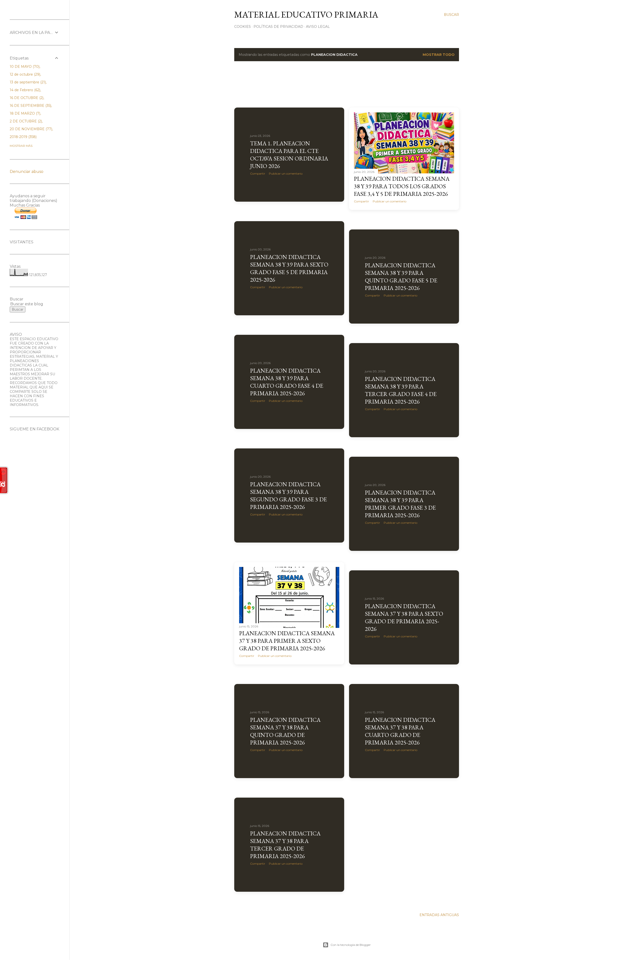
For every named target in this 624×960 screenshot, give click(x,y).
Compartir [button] (257, 173)
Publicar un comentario (285, 173)
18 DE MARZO (24, 113)
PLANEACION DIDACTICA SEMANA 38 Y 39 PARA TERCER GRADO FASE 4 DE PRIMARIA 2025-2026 (401, 390)
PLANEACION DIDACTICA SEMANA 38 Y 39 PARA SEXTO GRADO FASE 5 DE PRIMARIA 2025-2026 (289, 268)
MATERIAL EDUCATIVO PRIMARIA (306, 14)
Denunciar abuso (26, 171)
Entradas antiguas (439, 915)
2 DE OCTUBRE (25, 121)
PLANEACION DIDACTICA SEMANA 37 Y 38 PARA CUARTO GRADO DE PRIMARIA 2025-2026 (400, 731)
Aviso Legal (318, 26)
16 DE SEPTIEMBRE (30, 105)
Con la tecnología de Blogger (351, 945)
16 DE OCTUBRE (26, 98)
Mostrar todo (439, 54)
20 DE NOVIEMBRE (30, 129)
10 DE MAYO (24, 66)
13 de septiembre (27, 82)
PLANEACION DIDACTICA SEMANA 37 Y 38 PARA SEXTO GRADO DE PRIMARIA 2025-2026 (404, 617)
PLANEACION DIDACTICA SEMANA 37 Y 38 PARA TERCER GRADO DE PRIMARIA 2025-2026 (285, 845)
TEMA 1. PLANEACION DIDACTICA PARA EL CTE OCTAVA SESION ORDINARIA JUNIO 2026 (289, 154)
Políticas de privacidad (278, 26)
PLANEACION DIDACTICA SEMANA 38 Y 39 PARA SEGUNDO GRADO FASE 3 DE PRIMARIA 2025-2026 (288, 495)
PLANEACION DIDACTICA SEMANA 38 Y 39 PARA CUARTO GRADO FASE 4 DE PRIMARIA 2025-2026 (286, 382)
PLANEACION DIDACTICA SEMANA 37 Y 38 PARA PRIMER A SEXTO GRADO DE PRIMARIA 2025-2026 (287, 640)
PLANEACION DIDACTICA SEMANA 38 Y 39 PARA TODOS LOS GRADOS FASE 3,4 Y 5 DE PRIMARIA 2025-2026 (401, 186)
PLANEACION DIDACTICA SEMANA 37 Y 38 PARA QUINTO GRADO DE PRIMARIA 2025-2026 (285, 731)
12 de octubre (24, 74)
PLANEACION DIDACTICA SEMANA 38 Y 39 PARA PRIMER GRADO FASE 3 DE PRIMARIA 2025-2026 (400, 504)
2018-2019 (23, 137)
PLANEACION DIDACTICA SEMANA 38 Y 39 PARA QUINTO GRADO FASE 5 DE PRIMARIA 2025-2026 (401, 276)
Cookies (242, 26)
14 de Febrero (24, 90)
